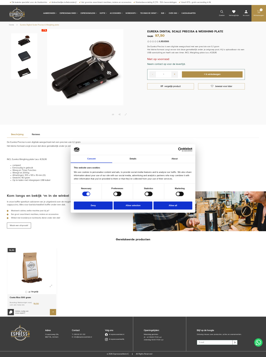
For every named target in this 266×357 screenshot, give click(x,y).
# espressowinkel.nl (116, 334)
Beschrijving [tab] (17, 134)
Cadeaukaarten (188, 13)
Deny (93, 205)
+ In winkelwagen (212, 74)
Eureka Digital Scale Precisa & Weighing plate (39, 25)
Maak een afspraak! (19, 225)
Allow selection (133, 205)
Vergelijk (34, 292)
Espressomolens (88, 13)
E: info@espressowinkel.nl (82, 337)
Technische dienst (148, 13)
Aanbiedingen (49, 13)
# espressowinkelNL (116, 339)
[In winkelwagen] (53, 312)
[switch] (117, 194)
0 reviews (164, 41)
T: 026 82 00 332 (78, 334)
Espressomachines (68, 13)
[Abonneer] (235, 342)
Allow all (173, 205)
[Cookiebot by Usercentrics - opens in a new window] (180, 150)
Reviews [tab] (36, 134)
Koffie (102, 13)
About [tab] (175, 158)
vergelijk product (172, 86)
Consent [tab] (91, 158)
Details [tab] (133, 158)
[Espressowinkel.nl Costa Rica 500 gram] (32, 267)
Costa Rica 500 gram (20, 298)
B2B (162, 13)
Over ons (173, 13)
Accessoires (115, 13)
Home (11, 25)
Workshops (131, 13)
